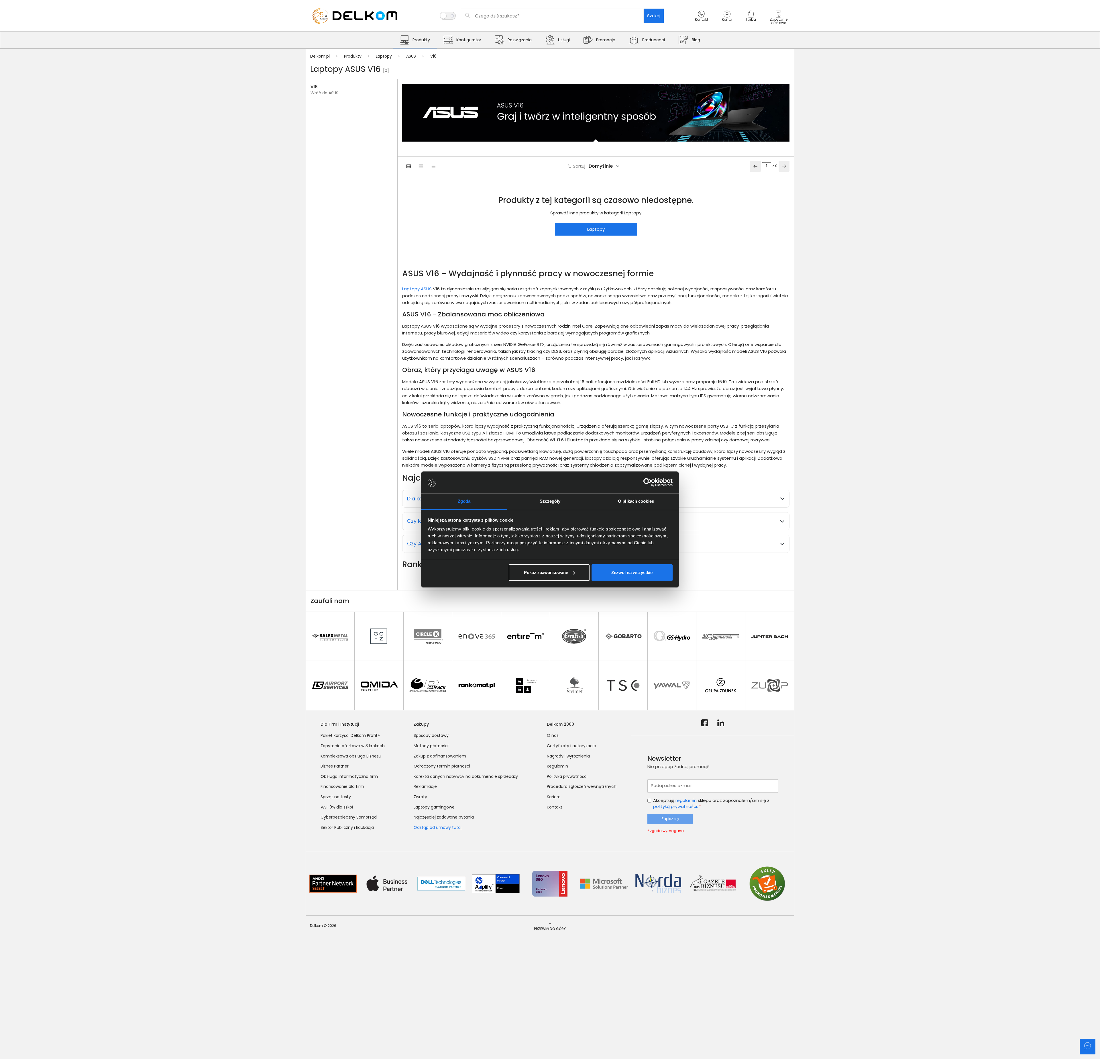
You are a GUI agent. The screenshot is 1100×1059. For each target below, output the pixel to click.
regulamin (686, 800)
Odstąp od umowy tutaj (437, 827)
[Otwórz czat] (1087, 1046)
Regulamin (557, 766)
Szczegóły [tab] (550, 501)
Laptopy (596, 229)
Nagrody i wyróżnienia (568, 756)
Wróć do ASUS (324, 93)
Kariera (554, 797)
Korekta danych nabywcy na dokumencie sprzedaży (466, 776)
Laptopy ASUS (417, 289)
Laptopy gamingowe (434, 807)
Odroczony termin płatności (442, 766)
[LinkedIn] (721, 723)
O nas (553, 735)
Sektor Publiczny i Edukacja (347, 827)
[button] (701, 21)
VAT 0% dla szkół (337, 807)
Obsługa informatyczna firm (349, 776)
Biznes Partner (335, 766)
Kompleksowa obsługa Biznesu (351, 756)
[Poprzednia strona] (755, 166)
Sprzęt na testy (336, 797)
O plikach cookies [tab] (636, 501)
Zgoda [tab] (464, 501)
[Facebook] (705, 723)
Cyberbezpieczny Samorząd (349, 817)
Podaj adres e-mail (671, 785)
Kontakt (554, 807)
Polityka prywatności (567, 776)
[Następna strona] (784, 166)
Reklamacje (425, 786)
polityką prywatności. (675, 806)
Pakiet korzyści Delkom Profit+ (350, 735)
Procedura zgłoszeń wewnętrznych (581, 786)
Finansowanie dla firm (342, 786)
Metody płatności (431, 746)
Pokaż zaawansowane (546, 572)
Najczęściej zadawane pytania (444, 817)
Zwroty (420, 797)
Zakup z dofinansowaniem (440, 756)
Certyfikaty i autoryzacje (571, 746)
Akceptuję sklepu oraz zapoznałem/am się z (711, 803)
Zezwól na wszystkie (632, 572)
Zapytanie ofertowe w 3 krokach (353, 746)
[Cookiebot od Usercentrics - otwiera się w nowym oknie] (647, 482)
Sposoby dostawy (431, 735)
